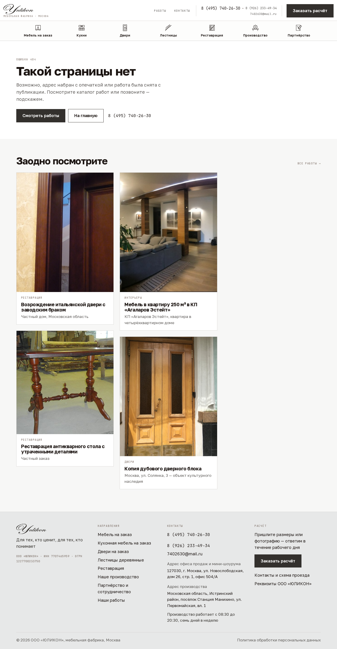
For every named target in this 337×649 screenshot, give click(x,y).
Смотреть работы (40, 115)
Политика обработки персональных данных (279, 640)
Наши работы (111, 600)
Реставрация (111, 568)
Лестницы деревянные (121, 559)
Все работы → (309, 163)
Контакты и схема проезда (281, 575)
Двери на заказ (113, 551)
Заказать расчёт (310, 10)
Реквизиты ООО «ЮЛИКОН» (283, 583)
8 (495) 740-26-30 (220, 8)
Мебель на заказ (115, 534)
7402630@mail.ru (263, 14)
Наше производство (118, 576)
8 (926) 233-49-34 (261, 8)
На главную (85, 115)
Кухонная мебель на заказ (124, 542)
